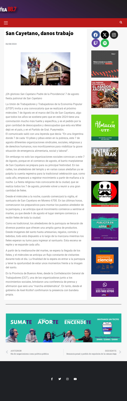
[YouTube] (75, 379)
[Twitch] (96, 43)
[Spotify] (105, 43)
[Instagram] (114, 35)
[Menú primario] (7, 22)
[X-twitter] (105, 35)
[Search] (121, 22)
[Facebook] (96, 35)
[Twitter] (60, 379)
